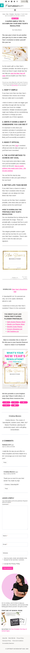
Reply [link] (4, 462)
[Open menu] (15, 10)
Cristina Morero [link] (18, 30)
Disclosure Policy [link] (6, 640)
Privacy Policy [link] (15, 563)
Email (5, 544)
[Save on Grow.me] (21, 405)
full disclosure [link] (15, 85)
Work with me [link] (11, 638)
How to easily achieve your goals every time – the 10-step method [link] (14, 168)
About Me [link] (4, 638)
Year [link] (16, 145)
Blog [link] (7, 14)
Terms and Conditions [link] (17, 640)
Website (5, 553)
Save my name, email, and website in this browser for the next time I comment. (15, 558)
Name (5, 535)
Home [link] (4, 14)
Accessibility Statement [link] (8, 643)
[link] (2, 5)
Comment (5, 504)
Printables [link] (11, 14)
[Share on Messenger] (15, 405)
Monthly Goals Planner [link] (14, 326)
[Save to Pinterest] (15, 402)
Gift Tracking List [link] (13, 331)
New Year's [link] (17, 14)
